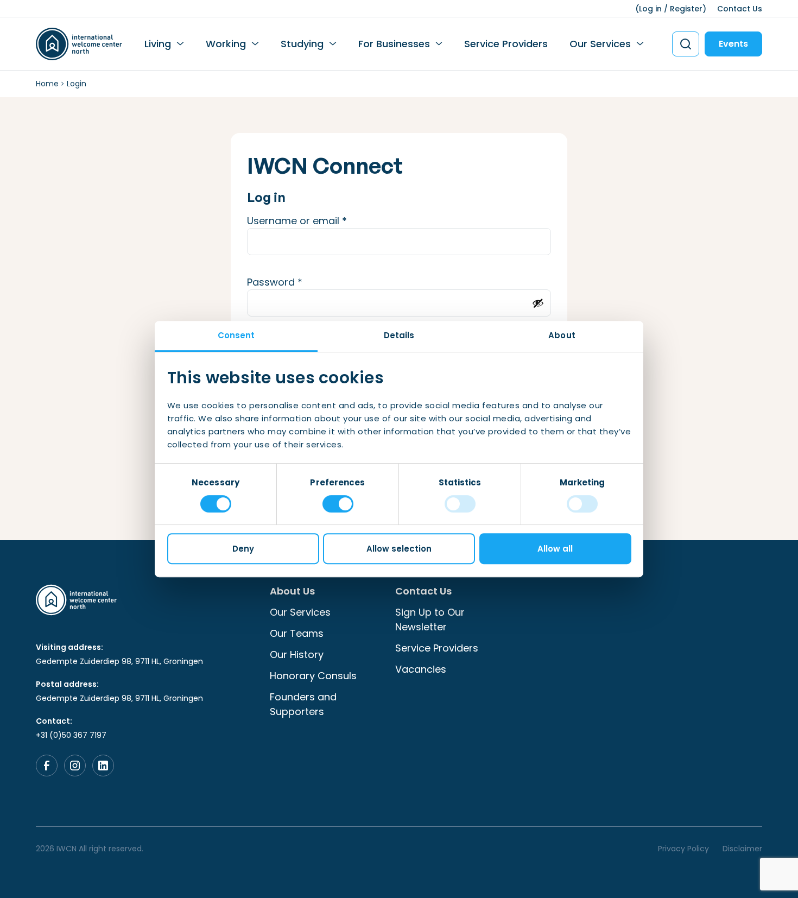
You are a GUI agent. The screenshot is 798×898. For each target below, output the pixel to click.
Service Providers (506, 43)
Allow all (555, 548)
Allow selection (399, 548)
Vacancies (420, 669)
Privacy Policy (683, 848)
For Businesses (394, 43)
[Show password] (538, 303)
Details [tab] (399, 335)
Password (296, 282)
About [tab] (561, 335)
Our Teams (297, 633)
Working (226, 43)
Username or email (318, 220)
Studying (302, 43)
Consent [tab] (236, 335)
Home (47, 83)
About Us (292, 591)
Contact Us (739, 8)
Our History (297, 654)
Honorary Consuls (313, 675)
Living (157, 43)
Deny (243, 548)
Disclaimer (742, 848)
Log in (650, 8)
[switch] (337, 504)
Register (686, 8)
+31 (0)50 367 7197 (71, 735)
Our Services (600, 43)
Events (733, 43)
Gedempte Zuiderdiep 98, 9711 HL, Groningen (119, 661)
